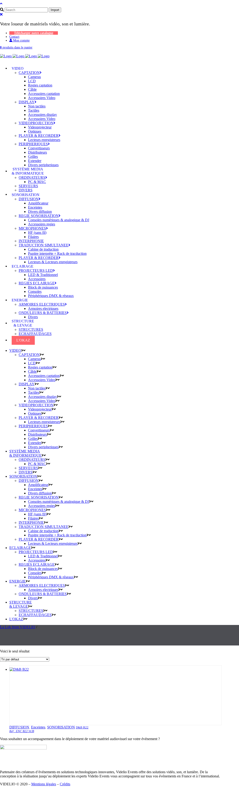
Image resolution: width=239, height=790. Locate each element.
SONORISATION (61, 727)
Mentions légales (43, 784)
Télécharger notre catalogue (33, 33)
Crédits (65, 784)
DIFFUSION (19, 727)
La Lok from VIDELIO (17, 627)
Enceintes (38, 727)
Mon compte (21, 40)
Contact (14, 36)
